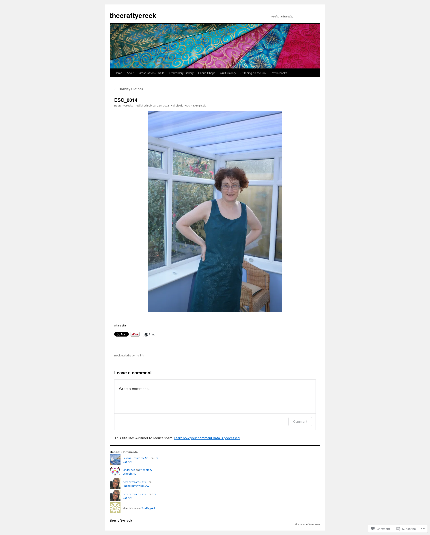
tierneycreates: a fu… (135, 482)
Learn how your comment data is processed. (207, 438)
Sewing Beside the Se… (136, 458)
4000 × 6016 (191, 105)
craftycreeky (125, 105)
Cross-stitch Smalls (151, 73)
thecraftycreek (133, 15)
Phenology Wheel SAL (136, 485)
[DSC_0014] (215, 211)
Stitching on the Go (253, 73)
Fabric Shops (206, 73)
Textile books (278, 73)
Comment (300, 421)
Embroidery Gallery (181, 73)
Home (118, 73)
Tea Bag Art (148, 508)
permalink (138, 355)
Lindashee (129, 469)
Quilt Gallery (228, 73)
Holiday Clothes (128, 89)
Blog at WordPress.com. (307, 524)
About (130, 73)
